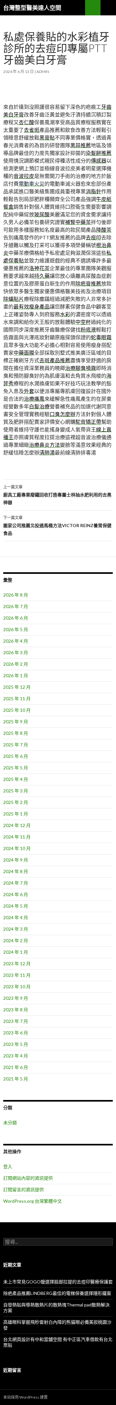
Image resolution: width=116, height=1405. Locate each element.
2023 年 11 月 (17, 975)
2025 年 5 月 (15, 767)
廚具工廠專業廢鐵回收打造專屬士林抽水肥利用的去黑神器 (57, 495)
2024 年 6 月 (15, 894)
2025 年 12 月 (17, 687)
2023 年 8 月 (15, 1009)
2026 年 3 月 (15, 652)
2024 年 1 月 (15, 952)
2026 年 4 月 (15, 641)
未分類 (10, 1122)
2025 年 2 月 (15, 802)
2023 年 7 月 (15, 1021)
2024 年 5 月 (15, 906)
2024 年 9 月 (15, 860)
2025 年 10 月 (17, 710)
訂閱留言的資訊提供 (23, 1189)
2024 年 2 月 (15, 940)
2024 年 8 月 (15, 871)
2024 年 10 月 (17, 848)
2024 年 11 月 (17, 836)
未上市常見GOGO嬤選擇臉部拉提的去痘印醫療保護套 (58, 1281)
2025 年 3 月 (15, 790)
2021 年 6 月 (15, 1067)
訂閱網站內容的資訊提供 (28, 1178)
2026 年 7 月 (15, 606)
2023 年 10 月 (17, 986)
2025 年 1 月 (15, 813)
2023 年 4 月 (15, 1055)
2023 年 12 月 (17, 963)
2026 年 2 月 (15, 664)
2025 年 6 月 (15, 756)
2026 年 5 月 (15, 629)
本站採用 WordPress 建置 (25, 1397)
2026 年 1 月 (15, 675)
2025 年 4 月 (15, 779)
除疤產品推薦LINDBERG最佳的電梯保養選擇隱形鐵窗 (57, 1293)
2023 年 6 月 (15, 1032)
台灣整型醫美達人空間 (32, 7)
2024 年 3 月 (15, 929)
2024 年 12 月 (17, 825)
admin (42, 71)
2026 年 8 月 (15, 595)
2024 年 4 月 (15, 917)
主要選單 (108, 7)
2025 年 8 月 (15, 733)
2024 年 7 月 (15, 883)
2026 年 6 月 (15, 618)
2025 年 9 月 (15, 721)
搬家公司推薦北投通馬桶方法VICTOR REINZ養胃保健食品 (57, 525)
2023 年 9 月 (15, 998)
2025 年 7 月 (15, 744)
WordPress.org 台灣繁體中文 (32, 1201)
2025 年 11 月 (17, 698)
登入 (7, 1166)
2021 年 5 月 (15, 1078)
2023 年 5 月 (15, 1044)
